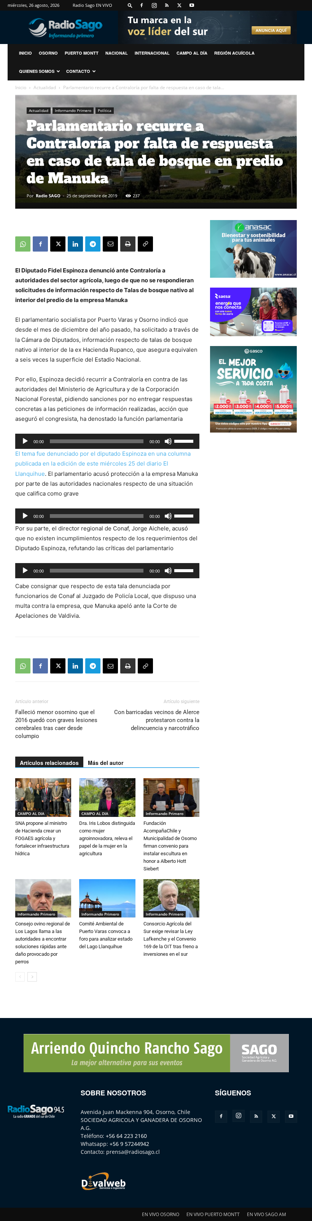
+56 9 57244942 (129, 1143)
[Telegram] (92, 244)
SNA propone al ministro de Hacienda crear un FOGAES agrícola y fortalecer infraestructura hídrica (42, 838)
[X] (179, 5)
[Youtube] (191, 5)
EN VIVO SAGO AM (266, 1214)
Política (104, 110)
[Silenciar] (168, 441)
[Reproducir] (25, 441)
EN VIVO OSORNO (160, 1214)
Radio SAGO (48, 195)
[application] (107, 441)
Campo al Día (192, 53)
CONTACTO (78, 71)
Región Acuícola (234, 53)
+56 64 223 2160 (126, 1135)
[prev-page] (20, 977)
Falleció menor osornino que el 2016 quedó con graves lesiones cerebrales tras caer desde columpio (56, 724)
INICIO (25, 53)
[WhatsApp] (22, 244)
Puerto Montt (82, 53)
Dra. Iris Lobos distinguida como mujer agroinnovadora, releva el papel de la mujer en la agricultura (107, 838)
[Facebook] (141, 5)
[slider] (185, 440)
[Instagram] (154, 5)
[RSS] (166, 5)
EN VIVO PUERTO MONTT (213, 1214)
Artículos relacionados (49, 762)
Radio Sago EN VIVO (92, 5)
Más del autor (105, 762)
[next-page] (32, 977)
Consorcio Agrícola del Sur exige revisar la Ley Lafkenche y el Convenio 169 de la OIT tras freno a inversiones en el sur (170, 939)
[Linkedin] (75, 244)
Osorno (48, 53)
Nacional (116, 53)
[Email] (110, 244)
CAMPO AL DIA (31, 813)
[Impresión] (127, 244)
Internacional (152, 53)
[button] (130, 5)
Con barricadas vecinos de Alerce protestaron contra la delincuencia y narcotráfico (156, 720)
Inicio (20, 87)
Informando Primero (73, 110)
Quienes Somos (36, 71)
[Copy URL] (145, 244)
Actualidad (44, 87)
